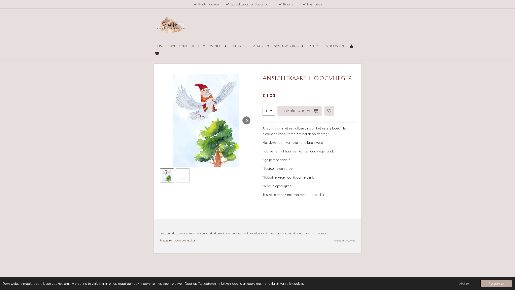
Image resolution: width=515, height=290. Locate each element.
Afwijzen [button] (464, 283)
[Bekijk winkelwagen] (157, 53)
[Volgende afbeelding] (246, 120)
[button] (167, 175)
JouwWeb (350, 240)
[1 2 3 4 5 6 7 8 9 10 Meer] (269, 111)
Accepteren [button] (496, 283)
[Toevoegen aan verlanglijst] (329, 111)
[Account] (351, 46)
